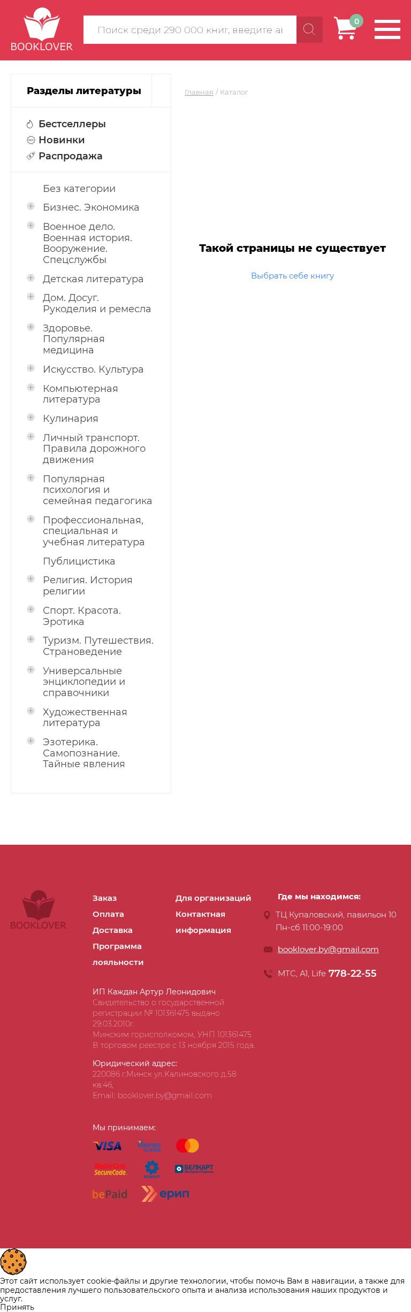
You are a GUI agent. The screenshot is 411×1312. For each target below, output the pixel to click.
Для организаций (214, 898)
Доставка (113, 930)
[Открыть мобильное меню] (387, 29)
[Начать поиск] (309, 30)
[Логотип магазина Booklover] (38, 926)
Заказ (105, 898)
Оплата (108, 914)
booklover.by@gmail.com (328, 949)
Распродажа (71, 156)
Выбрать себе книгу (292, 276)
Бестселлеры (72, 124)
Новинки (62, 140)
